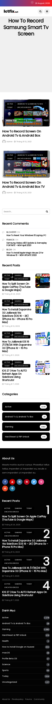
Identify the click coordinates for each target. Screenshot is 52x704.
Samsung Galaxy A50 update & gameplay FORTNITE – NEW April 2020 (26, 244)
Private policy (17, 699)
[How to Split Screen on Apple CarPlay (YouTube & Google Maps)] (42, 281)
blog (9, 249)
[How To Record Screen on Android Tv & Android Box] (26, 113)
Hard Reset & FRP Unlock (14, 635)
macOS (6, 653)
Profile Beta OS (9, 658)
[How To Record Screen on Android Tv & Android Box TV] (26, 164)
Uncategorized (24, 107)
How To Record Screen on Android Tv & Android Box (21, 133)
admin (9, 141)
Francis (10, 239)
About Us (6, 699)
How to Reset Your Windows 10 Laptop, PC (26, 235)
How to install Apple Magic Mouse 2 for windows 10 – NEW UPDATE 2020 (24, 254)
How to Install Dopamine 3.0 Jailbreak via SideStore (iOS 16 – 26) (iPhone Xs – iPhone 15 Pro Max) (17, 316)
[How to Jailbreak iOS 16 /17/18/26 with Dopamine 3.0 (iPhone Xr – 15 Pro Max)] (42, 338)
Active (10, 104)
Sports (5, 670)
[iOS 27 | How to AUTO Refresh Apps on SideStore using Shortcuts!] (42, 368)
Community (39, 699)
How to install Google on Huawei (18, 647)
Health (5, 641)
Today (10, 107)
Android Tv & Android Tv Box (30, 104)
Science (6, 664)
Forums (28, 699)
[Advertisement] (26, 65)
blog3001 (11, 232)
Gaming (18, 275)
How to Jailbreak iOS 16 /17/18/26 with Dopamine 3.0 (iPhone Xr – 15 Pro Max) (16, 346)
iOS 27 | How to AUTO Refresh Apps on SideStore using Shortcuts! (14, 375)
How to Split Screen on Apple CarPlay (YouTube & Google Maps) (16, 287)
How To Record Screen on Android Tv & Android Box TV (23, 184)
